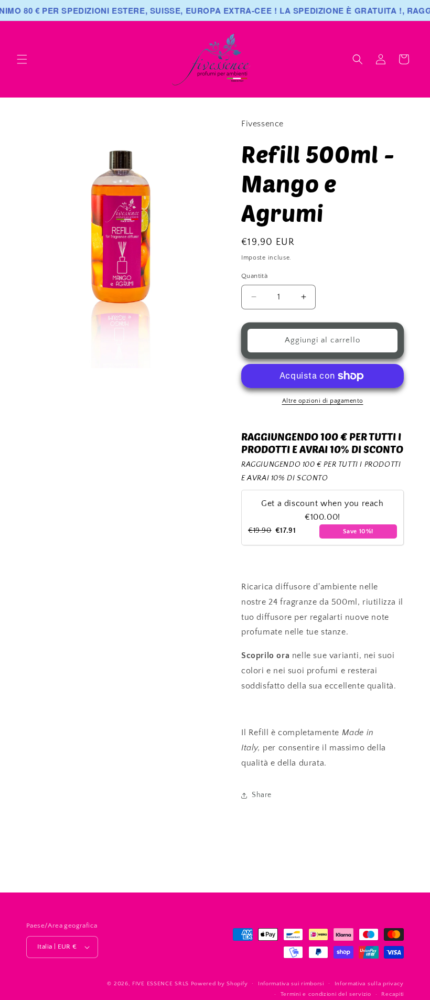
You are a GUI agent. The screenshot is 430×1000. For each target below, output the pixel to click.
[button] (22, 59)
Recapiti (392, 994)
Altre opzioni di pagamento (322, 400)
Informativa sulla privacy (369, 984)
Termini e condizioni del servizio (326, 994)
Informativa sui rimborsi (291, 984)
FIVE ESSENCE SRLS (160, 984)
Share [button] (262, 795)
